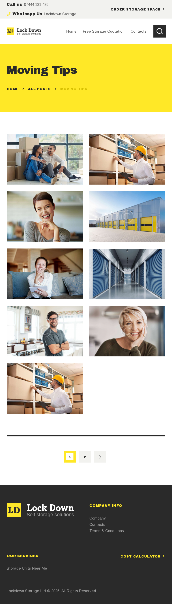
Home (13, 89)
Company (97, 518)
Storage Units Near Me (27, 568)
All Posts (39, 89)
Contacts (97, 524)
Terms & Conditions (106, 531)
